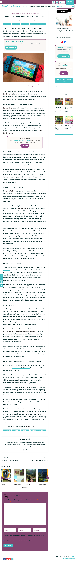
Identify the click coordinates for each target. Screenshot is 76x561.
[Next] (47, 477)
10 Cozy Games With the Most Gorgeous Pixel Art (69, 127)
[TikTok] (63, 2)
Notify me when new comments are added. (19, 541)
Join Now (25, 146)
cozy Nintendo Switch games (21, 368)
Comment (7, 502)
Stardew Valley (9, 191)
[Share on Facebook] (1, 275)
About (49, 6)
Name (6, 530)
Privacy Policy (72, 556)
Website (36, 530)
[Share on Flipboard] (1, 285)
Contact (53, 6)
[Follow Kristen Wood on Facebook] (23, 449)
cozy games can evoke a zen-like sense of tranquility (19, 331)
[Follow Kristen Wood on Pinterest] (26, 449)
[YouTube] (60, 2)
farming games (8, 94)
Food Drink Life (29, 426)
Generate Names (11, 47)
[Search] (70, 87)
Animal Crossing (23, 208)
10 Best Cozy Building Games (10, 458)
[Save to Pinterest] (1, 278)
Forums (42, 6)
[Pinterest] (53, 2)
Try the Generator (63, 56)
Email (21, 530)
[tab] (22, 487)
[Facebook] (57, 2)
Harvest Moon (7, 108)
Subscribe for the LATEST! (8, 2)
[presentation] (6, 475)
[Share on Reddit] (1, 281)
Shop (46, 6)
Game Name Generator (34, 6)
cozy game (6, 270)
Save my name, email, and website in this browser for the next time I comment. (24, 536)
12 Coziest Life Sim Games (40, 458)
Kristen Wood (13, 20)
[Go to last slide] (2, 477)
